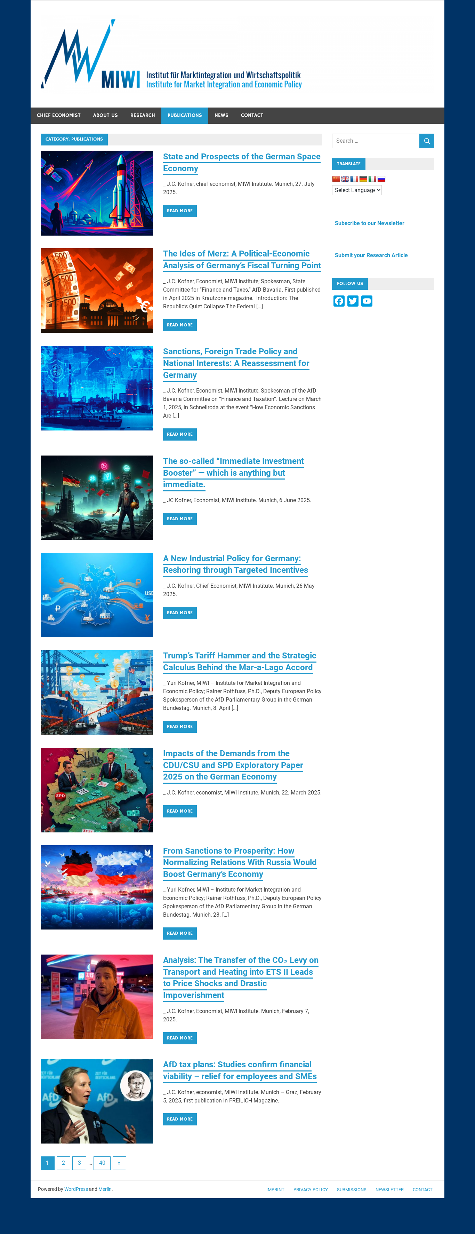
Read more (180, 211)
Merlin (105, 1189)
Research (142, 115)
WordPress (76, 1189)
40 (102, 1163)
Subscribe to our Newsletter (368, 223)
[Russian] (381, 179)
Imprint (275, 1189)
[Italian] (372, 179)
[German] (363, 179)
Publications (185, 115)
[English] (345, 179)
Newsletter (390, 1189)
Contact (252, 115)
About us (105, 115)
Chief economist (59, 115)
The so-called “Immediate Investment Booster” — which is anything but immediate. (233, 472)
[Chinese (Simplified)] (336, 179)
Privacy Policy (310, 1189)
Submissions (352, 1189)
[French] (354, 179)
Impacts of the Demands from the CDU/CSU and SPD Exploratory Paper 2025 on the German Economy (233, 765)
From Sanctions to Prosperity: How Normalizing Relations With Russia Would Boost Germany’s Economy (240, 862)
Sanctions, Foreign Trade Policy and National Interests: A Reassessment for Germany (236, 363)
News (221, 115)
